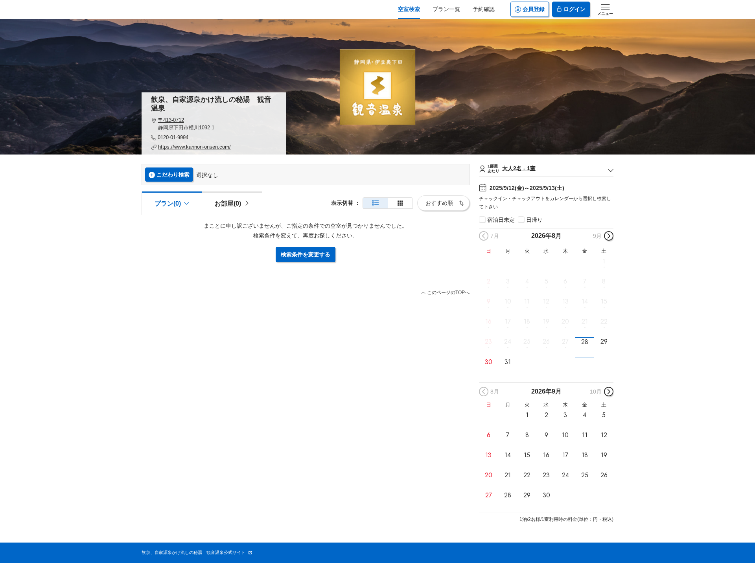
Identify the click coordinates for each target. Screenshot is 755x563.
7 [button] (584, 281)
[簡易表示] (400, 203)
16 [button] (488, 321)
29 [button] (604, 341)
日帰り (534, 220)
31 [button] (508, 361)
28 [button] (584, 341)
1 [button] (603, 261)
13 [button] (565, 301)
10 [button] (508, 301)
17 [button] (508, 321)
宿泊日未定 (501, 220)
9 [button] (488, 301)
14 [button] (585, 301)
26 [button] (546, 341)
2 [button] (488, 281)
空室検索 (409, 9)
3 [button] (508, 281)
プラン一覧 (446, 9)
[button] (214, 124)
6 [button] (565, 281)
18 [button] (527, 321)
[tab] (232, 202)
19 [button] (546, 321)
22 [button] (604, 321)
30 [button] (488, 361)
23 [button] (488, 341)
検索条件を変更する (305, 254)
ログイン (574, 9)
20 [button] (565, 321)
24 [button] (507, 341)
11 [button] (527, 301)
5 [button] (546, 281)
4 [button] (527, 281)
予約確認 (484, 9)
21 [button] (585, 321)
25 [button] (526, 341)
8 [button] (604, 281)
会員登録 (534, 9)
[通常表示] (375, 203)
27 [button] (565, 341)
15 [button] (604, 301)
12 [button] (546, 301)
